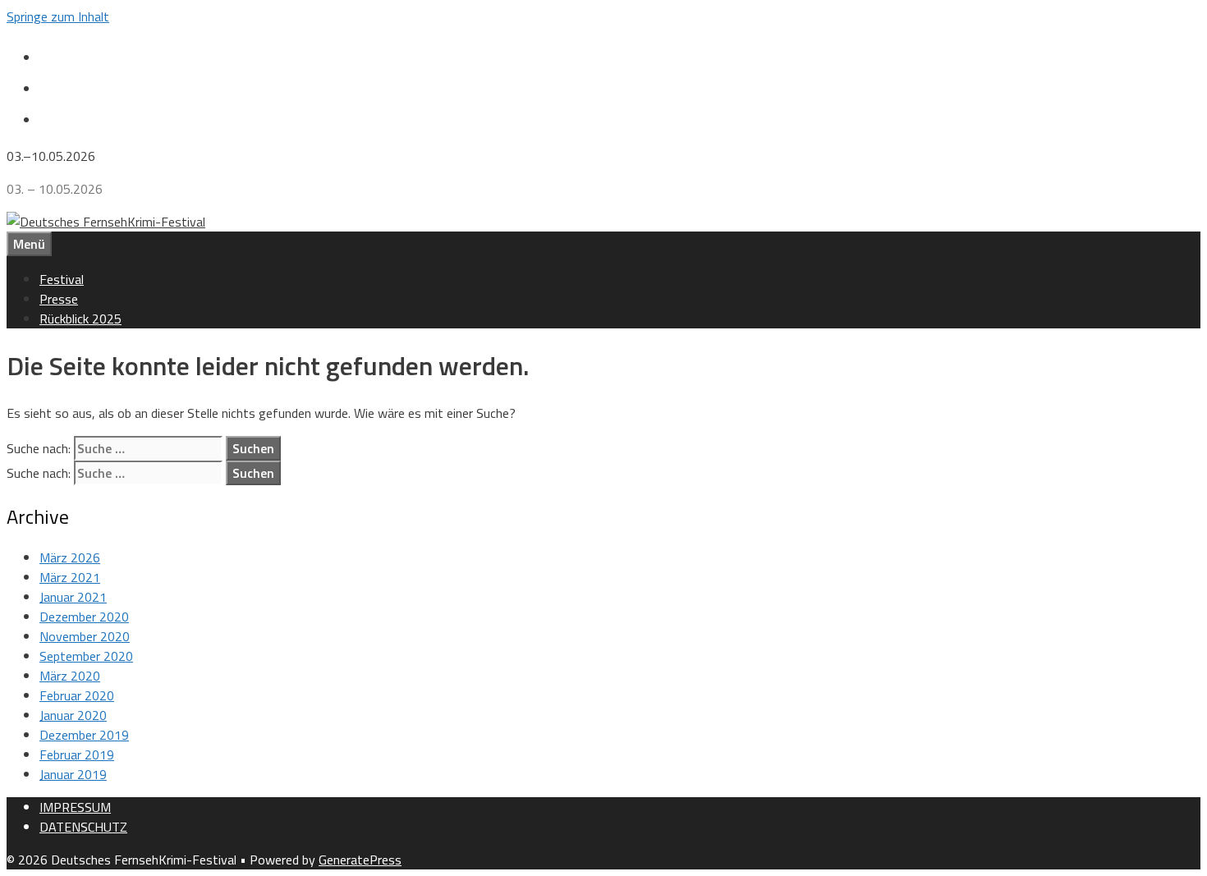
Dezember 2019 (84, 735)
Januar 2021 (73, 597)
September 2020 (86, 656)
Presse (58, 299)
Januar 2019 (73, 774)
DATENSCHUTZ (83, 827)
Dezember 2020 (84, 616)
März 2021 (69, 577)
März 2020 (69, 676)
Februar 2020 (76, 695)
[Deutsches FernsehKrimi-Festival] (106, 222)
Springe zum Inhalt (58, 16)
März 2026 (69, 557)
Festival (61, 279)
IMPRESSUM (75, 807)
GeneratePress (360, 859)
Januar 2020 (73, 715)
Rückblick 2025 (80, 318)
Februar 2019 (76, 754)
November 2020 (84, 636)
